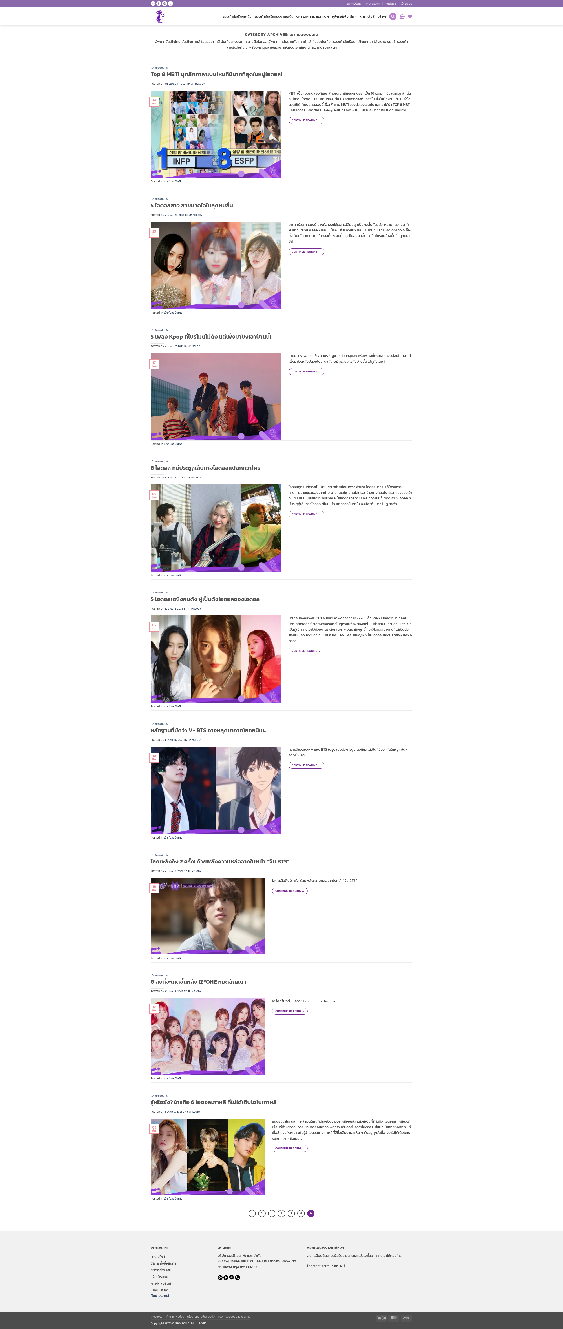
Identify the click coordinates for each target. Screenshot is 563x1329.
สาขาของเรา (373, 4)
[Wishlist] (410, 16)
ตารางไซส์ (367, 16)
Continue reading (306, 120)
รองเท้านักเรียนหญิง (237, 16)
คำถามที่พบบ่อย (175, 1317)
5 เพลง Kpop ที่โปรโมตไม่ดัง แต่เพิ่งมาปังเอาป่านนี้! (211, 336)
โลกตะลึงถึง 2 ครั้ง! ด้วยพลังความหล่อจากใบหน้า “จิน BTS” (220, 861)
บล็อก (382, 16)
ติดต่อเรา (390, 4)
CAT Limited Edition (312, 16)
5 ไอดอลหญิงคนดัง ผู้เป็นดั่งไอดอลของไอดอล (205, 599)
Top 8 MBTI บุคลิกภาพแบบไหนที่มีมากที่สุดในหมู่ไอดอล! (216, 74)
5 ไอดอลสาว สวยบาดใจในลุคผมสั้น (192, 205)
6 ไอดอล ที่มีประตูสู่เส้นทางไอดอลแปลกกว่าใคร (205, 468)
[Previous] (252, 1213)
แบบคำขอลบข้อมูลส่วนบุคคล (234, 1317)
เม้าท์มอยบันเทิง (160, 67)
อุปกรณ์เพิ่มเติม (343, 16)
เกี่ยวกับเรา (157, 1317)
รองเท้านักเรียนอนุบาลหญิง (273, 16)
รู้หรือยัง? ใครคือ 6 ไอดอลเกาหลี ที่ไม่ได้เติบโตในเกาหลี (214, 1102)
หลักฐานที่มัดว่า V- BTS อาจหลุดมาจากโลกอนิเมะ (208, 730)
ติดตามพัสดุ (354, 4)
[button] (406, 4)
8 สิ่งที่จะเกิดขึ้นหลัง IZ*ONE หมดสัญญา (198, 982)
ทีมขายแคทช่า (161, 1295)
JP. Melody (198, 84)
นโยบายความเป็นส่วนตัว (201, 1317)
